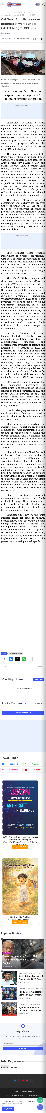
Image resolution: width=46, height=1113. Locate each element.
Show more (38, 679)
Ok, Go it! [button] (8, 1109)
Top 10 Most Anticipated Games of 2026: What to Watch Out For (31, 993)
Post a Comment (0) (23, 713)
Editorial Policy (28, 1091)
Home (3, 13)
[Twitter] (17, 659)
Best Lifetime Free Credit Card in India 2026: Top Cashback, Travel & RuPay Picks (31, 978)
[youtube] (23, 1080)
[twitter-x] (18, 1080)
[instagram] (27, 1080)
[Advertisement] (23, 572)
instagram (13, 770)
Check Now (16, 1104)
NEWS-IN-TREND (13, 13)
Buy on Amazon (20, 847)
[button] (37, 4)
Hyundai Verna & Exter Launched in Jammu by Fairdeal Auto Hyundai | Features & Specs (30, 1009)
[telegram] (31, 1080)
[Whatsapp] (24, 659)
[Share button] (30, 659)
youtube (36, 770)
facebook (13, 764)
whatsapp (36, 764)
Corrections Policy (33, 1095)
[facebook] (14, 1080)
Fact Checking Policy (14, 1095)
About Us (15, 1091)
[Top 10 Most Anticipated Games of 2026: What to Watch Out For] (9, 993)
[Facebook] (11, 659)
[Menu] (3, 4)
